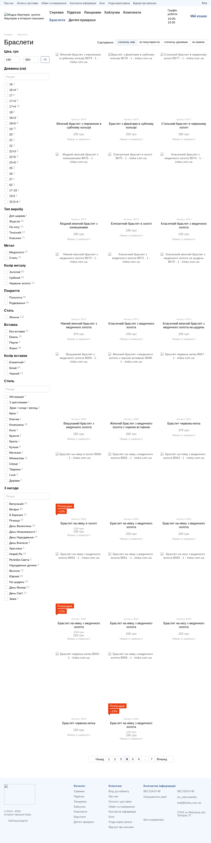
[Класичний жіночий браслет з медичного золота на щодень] (184, 283)
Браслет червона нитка (183, 423)
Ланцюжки (92, 12)
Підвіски (74, 12)
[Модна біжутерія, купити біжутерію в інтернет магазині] (19, 794)
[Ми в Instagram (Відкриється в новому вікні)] (162, 3)
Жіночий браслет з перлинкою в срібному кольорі (78, 125)
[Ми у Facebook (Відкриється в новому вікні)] (167, 3)
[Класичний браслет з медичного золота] (184, 183)
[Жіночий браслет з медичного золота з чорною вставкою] (131, 383)
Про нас (9, 3)
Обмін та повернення (54, 3)
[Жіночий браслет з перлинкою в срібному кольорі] (79, 83)
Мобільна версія (18, 820)
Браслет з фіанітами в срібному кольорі (131, 125)
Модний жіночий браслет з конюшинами (79, 225)
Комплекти (132, 12)
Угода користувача (119, 3)
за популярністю (149, 42)
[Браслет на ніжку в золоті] (79, 483)
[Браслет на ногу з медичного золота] (184, 583)
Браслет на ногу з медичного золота (183, 625)
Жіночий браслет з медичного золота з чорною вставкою (131, 425)
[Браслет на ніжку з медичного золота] (131, 483)
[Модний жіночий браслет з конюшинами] (79, 183)
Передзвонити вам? (155, 797)
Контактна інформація (83, 3)
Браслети (57, 20)
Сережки (56, 12)
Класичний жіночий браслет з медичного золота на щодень (184, 325)
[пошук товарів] (154, 16)
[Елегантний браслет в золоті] (131, 183)
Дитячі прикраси (82, 20)
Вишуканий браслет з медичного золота (78, 425)
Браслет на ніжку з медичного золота (131, 525)
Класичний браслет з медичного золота (184, 225)
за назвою (198, 42)
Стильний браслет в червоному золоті (183, 125)
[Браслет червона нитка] (184, 383)
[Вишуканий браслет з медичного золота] (79, 383)
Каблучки (112, 12)
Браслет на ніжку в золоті (79, 523)
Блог (102, 3)
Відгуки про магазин (144, 3)
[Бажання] (191, 3)
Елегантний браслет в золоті (131, 223)
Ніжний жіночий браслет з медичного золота (79, 325)
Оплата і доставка (27, 3)
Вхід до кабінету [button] (119, 791)
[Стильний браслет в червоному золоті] (184, 83)
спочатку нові (126, 42)
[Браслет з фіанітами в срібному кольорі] (131, 83)
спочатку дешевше (176, 42)
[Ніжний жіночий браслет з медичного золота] (79, 283)
